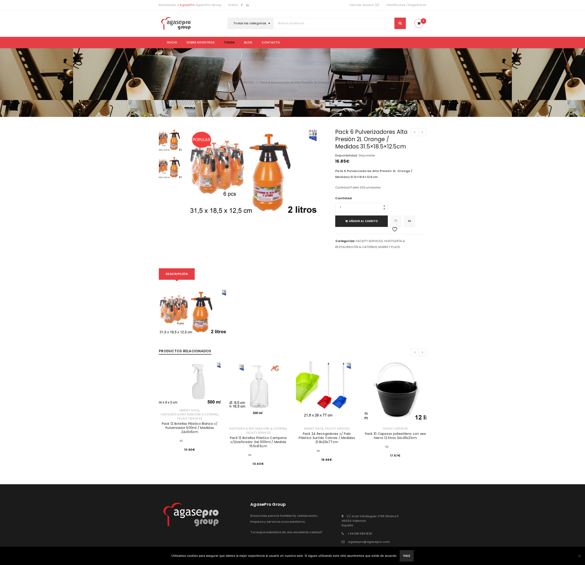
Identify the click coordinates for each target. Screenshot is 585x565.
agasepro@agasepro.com (369, 542)
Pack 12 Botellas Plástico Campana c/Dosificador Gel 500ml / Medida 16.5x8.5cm (258, 442)
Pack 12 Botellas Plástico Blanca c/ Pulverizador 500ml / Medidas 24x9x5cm (190, 427)
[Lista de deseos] (396, 221)
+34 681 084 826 (359, 533)
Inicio (172, 42)
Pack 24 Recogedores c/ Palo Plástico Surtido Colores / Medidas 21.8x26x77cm (327, 437)
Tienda (229, 42)
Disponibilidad (346, 155)
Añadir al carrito (363, 221)
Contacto (271, 42)
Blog (248, 42)
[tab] (177, 274)
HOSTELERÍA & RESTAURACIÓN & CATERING (189, 414)
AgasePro (187, 5)
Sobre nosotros (200, 42)
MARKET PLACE (389, 247)
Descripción (177, 274)
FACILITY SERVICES (240, 82)
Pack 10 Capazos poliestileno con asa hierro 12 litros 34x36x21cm (395, 435)
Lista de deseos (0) (365, 5)
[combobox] (251, 23)
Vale (406, 556)
